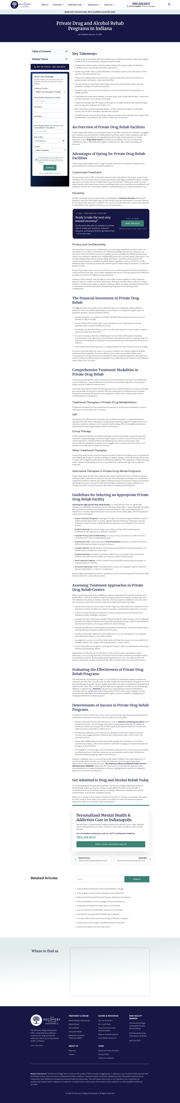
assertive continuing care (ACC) (131, 722)
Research (97, 689)
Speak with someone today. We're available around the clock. (90, 12)
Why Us (45, 4)
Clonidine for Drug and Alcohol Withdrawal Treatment (98, 914)
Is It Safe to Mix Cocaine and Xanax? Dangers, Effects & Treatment (102, 918)
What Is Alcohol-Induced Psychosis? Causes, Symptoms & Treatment (104, 897)
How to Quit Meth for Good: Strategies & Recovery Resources (101, 901)
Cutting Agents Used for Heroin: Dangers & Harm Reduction (100, 893)
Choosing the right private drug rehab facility (91, 505)
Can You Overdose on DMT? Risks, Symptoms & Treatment (100, 910)
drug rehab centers (95, 139)
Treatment (57, 4)
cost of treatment (113, 542)
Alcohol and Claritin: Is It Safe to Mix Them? (94, 927)
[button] (67, 51)
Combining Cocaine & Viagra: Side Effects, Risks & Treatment (100, 923)
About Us (108, 4)
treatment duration (127, 198)
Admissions (93, 4)
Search (137, 879)
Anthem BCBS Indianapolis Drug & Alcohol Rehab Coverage (100, 889)
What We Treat (74, 4)
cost (77, 308)
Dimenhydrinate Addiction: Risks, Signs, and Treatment (98, 906)
